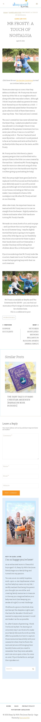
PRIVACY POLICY (28, 706)
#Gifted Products (9, 317)
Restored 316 (24, 718)
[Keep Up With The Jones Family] (20, 4)
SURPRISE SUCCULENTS (7, 328)
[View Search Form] (3, 4)
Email (6, 476)
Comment (7, 435)
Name (6, 466)
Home (8, 706)
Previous (7, 386)
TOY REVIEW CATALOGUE (20, 710)
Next (33, 386)
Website (6, 486)
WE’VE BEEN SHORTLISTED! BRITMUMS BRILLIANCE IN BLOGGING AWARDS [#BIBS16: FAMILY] (31, 334)
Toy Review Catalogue (24, 80)
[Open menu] (37, 3)
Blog (17, 706)
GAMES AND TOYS (20, 19)
